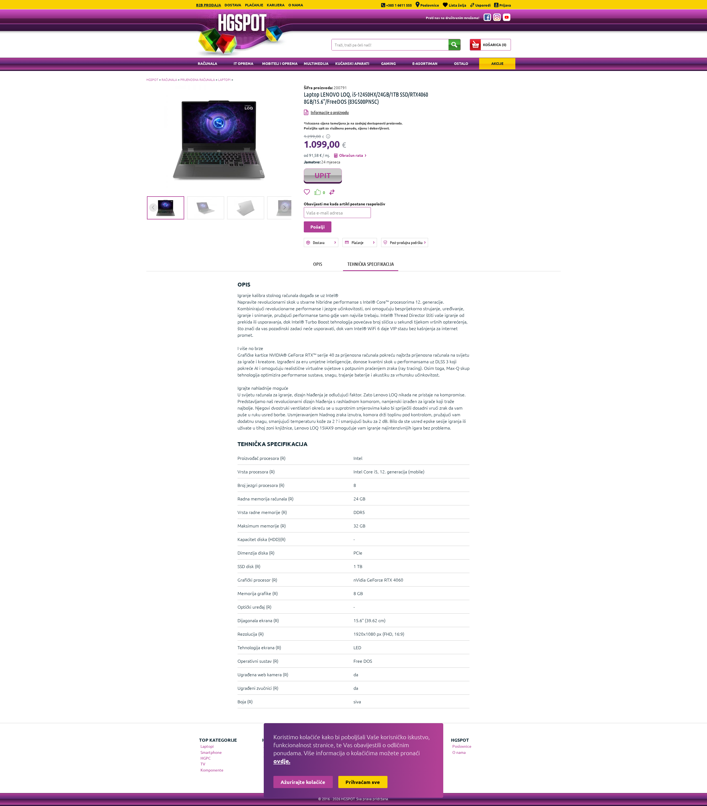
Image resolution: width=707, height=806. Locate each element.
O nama (295, 4)
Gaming (388, 63)
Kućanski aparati (352, 63)
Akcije (497, 63)
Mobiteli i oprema (279, 63)
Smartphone (211, 752)
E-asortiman (424, 63)
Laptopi (224, 79)
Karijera (275, 4)
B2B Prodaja (208, 4)
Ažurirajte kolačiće (303, 782)
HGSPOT (152, 79)
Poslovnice (461, 746)
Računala (207, 63)
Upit (323, 175)
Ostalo (461, 63)
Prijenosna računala (197, 79)
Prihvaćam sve (362, 782)
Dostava (233, 4)
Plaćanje (254, 4)
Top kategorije (218, 740)
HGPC (206, 757)
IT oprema (243, 63)
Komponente (212, 769)
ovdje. (281, 761)
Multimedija (316, 63)
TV (203, 763)
